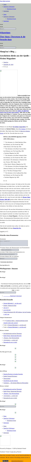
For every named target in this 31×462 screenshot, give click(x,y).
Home (4, 4)
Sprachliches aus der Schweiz (10, 380)
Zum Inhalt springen (5, 1)
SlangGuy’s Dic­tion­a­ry (9, 6)
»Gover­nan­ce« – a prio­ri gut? (10, 340)
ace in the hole (7, 310)
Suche (1, 24)
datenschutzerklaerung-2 (17, 461)
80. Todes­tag (22, 129)
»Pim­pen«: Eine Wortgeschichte (11, 338)
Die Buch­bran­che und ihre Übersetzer (12, 333)
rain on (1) (6, 307)
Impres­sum (6, 11)
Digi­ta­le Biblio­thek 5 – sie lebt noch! (12, 303)
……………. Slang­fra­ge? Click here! (12, 296)
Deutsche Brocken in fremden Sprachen (13, 374)
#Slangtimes (5, 33)
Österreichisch (6, 378)
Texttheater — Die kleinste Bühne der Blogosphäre (15, 383)
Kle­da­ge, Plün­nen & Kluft (9, 305)
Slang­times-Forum (11, 9)
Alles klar (5, 461)
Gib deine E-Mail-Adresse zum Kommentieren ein (12, 252)
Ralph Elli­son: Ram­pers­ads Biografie (12, 335)
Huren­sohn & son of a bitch (10, 342)
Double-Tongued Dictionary (10, 376)
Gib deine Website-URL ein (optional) (9, 256)
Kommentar (3, 239)
